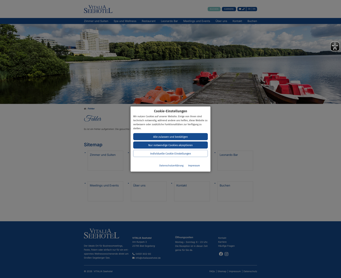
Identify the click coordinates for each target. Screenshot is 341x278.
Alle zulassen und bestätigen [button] (170, 136)
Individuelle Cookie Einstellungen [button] (170, 153)
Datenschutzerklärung (171, 165)
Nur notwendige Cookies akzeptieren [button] (170, 145)
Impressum (194, 165)
